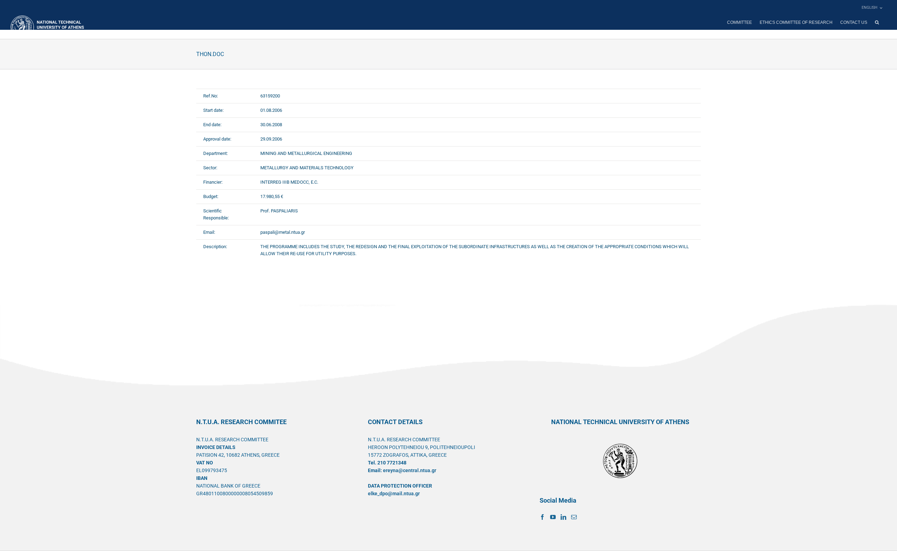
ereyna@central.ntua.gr (409, 470)
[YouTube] (553, 517)
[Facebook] (542, 517)
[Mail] (574, 517)
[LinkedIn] (563, 517)
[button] (877, 22)
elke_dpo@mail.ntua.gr (394, 493)
